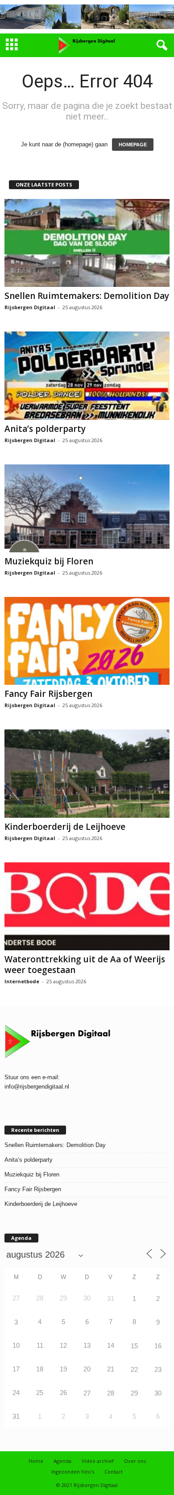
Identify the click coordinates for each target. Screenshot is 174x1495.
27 (87, 1393)
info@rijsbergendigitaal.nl (36, 1086)
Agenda (62, 1461)
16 (158, 1346)
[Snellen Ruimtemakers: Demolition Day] (87, 243)
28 (110, 1393)
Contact (113, 1471)
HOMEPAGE (133, 144)
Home (36, 1461)
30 (158, 1393)
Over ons (135, 1461)
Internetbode (21, 981)
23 (158, 1369)
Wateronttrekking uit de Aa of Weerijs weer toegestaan (84, 964)
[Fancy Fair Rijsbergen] (87, 641)
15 (134, 1346)
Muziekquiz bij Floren (48, 561)
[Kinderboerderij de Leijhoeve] (87, 773)
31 (110, 1298)
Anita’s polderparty (45, 429)
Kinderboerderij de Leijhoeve (64, 826)
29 (134, 1393)
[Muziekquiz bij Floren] (87, 508)
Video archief (98, 1461)
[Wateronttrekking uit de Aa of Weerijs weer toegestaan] (87, 906)
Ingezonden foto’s (72, 1471)
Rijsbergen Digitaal (29, 307)
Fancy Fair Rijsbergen (48, 694)
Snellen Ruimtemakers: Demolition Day (86, 296)
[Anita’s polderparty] (87, 375)
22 (134, 1369)
